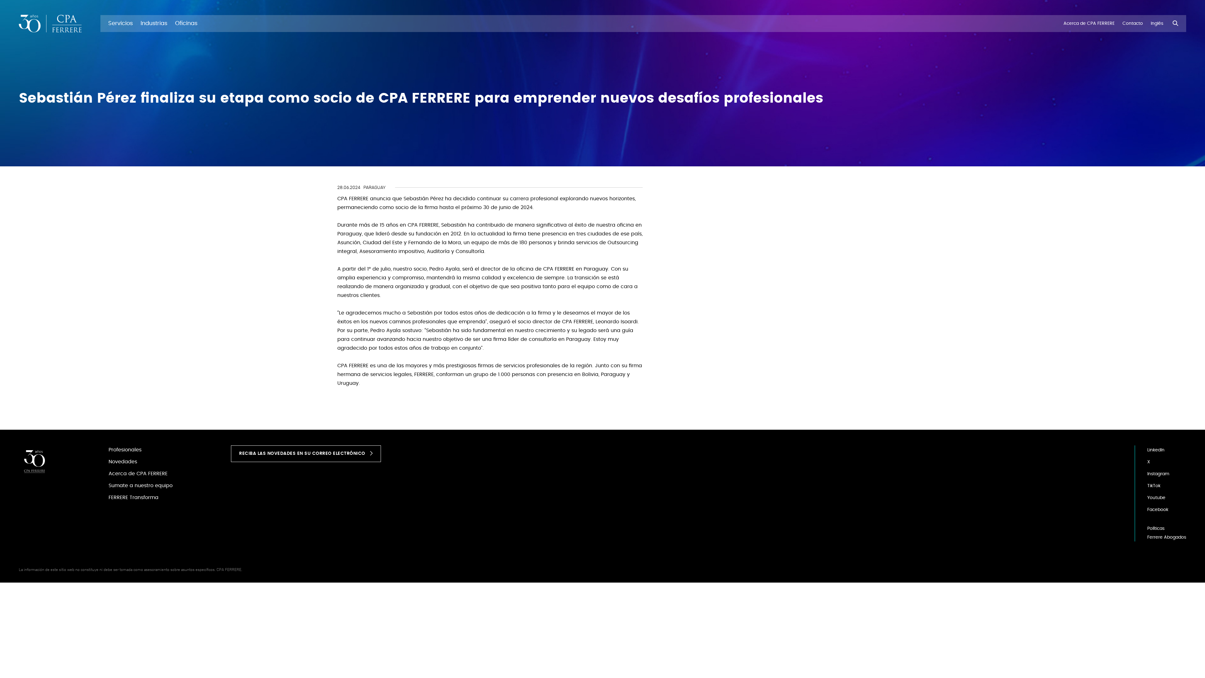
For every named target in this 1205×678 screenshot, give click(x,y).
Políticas (1156, 528)
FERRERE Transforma (133, 497)
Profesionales (125, 449)
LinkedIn (1156, 450)
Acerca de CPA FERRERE (138, 473)
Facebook (1157, 510)
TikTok (1153, 486)
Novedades (123, 461)
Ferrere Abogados (1166, 537)
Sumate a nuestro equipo (141, 485)
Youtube (1156, 498)
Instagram (1158, 474)
